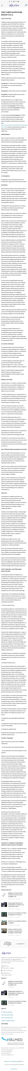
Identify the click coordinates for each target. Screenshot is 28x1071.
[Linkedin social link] (16, 1)
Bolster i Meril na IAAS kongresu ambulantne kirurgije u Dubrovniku (15, 931)
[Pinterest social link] (14, 1)
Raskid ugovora (14, 1069)
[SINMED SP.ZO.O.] (20, 944)
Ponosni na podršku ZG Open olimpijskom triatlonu (17, 914)
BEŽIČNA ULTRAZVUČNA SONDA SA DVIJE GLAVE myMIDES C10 (15, 895)
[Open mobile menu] (2, 5)
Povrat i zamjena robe (7, 1017)
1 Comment (17, 899)
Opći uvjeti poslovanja (7, 1015)
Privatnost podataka (6, 1012)
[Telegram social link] (18, 1)
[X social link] (11, 1)
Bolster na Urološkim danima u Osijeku (17, 922)
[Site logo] (14, 5)
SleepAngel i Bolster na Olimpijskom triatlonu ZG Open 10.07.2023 (16, 904)
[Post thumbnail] (4, 896)
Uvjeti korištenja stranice (8, 1020)
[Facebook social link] (9, 1)
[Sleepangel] (7, 944)
